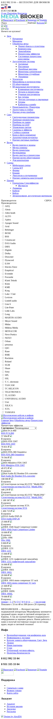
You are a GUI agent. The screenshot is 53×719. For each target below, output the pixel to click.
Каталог (41, 23)
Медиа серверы (19, 147)
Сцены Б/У (17, 168)
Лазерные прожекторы (23, 120)
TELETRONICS (12, 392)
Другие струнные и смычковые (33, 99)
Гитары (21, 102)
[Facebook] (19, 20)
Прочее (10, 180)
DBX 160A (6, 572)
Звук (9, 36)
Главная (5, 420)
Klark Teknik (11, 280)
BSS (7, 236)
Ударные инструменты (29, 94)
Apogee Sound (11, 223)
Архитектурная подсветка (25, 137)
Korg (7, 290)
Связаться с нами (15, 688)
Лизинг (10, 643)
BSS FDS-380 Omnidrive (12, 454)
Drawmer (9, 257)
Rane (7, 351)
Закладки (11, 709)
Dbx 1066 (5, 540)
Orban (8, 341)
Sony (7, 371)
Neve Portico (11, 334)
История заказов (15, 706)
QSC (7, 348)
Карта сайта (12, 693)
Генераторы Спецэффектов (25, 183)
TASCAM (9, 385)
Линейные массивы (27, 69)
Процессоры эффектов (29, 54)
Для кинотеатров (20, 160)
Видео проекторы (21, 150)
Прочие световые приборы (25, 140)
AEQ (7, 206)
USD (8, 11)
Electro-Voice (11, 267)
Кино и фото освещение (24, 135)
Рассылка (11, 711)
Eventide (9, 274)
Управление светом (21, 127)
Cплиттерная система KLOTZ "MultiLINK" (22, 486)
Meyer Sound (11, 321)
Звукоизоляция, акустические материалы (32, 196)
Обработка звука (20, 44)
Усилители (17, 79)
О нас (4, 13)
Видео (10, 142)
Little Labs (10, 311)
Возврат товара (14, 690)
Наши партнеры (14, 645)
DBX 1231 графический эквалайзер (18, 561)
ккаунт (11, 704)
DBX (7, 246)
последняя (40, 602)
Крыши (16, 173)
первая (4, 602)
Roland (8, 361)
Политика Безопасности (18, 653)
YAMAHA (10, 412)
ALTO (8, 216)
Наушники (17, 38)
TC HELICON (12, 388)
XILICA (9, 405)
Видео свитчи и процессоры (26, 155)
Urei (7, 402)
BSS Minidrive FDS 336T (13, 465)
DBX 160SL (7, 593)
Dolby (8, 253)
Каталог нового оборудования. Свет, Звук (27, 640)
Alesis (7, 209)
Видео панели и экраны (23, 145)
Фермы (15, 170)
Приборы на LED (20, 125)
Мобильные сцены (21, 165)
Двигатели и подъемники (24, 175)
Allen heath (10, 213)
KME (7, 287)
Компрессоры (24, 49)
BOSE (8, 233)
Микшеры (17, 41)
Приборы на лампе (21, 122)
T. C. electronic (12, 382)
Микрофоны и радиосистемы (26, 82)
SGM (7, 365)
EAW (7, 263)
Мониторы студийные (29, 74)
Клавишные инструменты (30, 89)
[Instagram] (31, 20)
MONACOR (11, 331)
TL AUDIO (10, 395)
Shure (7, 368)
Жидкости (23, 185)
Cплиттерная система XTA (14, 508)
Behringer (9, 230)
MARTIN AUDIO (13, 317)
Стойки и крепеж (20, 132)
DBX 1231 (6, 551)
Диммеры (17, 188)
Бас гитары (23, 97)
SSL (7, 378)
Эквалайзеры (24, 51)
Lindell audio (11, 301)
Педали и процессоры (28, 92)
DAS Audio (10, 243)
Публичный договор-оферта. (21, 650)
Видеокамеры (19, 152)
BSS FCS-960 (7, 433)
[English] (6, 7)
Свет (9, 114)
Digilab (8, 250)
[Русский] (2, 7)
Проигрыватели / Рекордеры (26, 107)
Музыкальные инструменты (26, 87)
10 (26, 602)
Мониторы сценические (29, 71)
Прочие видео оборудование (26, 158)
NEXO (8, 338)
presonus (9, 344)
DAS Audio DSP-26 (10, 519)
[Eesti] (9, 7)
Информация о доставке (18, 638)
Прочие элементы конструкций (27, 178)
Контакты (22, 13)
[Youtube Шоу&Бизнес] (42, 20)
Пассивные (23, 66)
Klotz (7, 284)
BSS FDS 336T (8, 444)
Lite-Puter (9, 307)
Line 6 (8, 304)
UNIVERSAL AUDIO (15, 399)
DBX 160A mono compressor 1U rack (18, 583)
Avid (7, 226)
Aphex (8, 219)
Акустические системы (23, 61)
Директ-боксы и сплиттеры (31, 46)
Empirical (9, 270)
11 (29, 602)
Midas (7, 324)
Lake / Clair (10, 294)
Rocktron (9, 358)
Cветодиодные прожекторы (25, 117)
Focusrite (9, 277)
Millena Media (11, 328)
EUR (3, 11)
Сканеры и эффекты (22, 130)
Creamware (10, 240)
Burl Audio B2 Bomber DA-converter (18, 476)
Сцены (10, 163)
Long (7, 314)
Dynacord (9, 260)
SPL (7, 375)
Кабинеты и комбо (27, 104)
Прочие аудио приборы (23, 112)
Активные (23, 64)
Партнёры (12, 13)
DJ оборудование (20, 84)
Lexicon (8, 297)
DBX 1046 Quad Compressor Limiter (18, 529)
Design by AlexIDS (13, 716)
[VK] (7, 20)
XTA (7, 409)
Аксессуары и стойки (22, 109)
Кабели (16, 190)
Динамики (23, 76)
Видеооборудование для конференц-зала (26, 635)
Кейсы (15, 193)
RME (7, 355)
